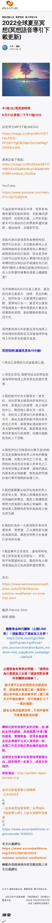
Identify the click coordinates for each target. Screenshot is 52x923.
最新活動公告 (8, 17)
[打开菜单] (48, 5)
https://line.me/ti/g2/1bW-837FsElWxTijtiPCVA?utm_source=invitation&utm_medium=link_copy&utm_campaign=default (26, 647)
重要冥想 (20, 17)
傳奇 (18, 46)
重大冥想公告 (31, 17)
